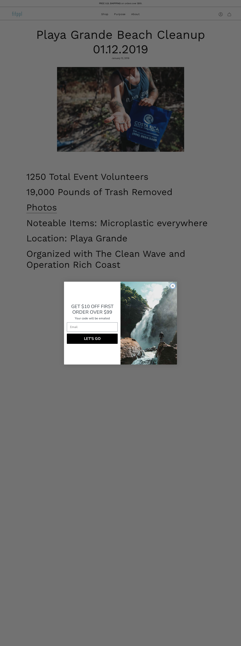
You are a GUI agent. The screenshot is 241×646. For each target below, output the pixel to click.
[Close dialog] (172, 286)
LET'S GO (92, 338)
